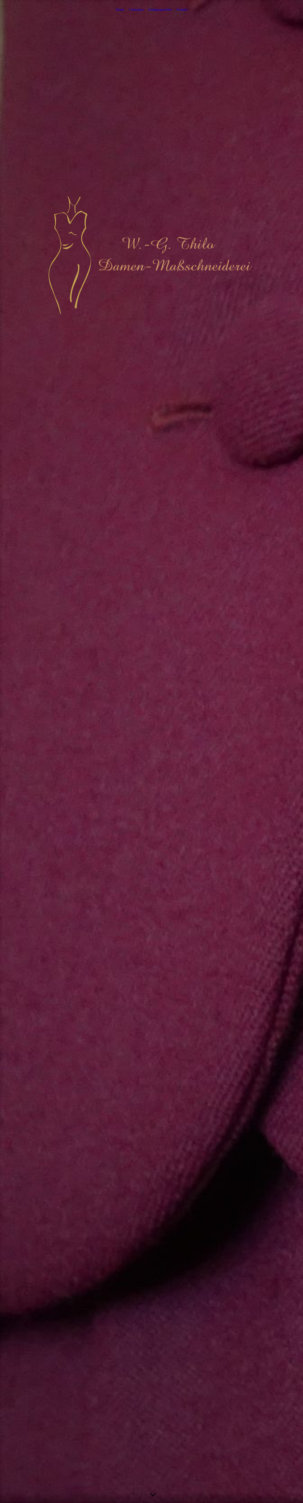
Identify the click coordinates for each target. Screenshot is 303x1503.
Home (120, 9)
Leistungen (136, 9)
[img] (151, 751)
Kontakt (182, 9)
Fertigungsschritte (160, 9)
